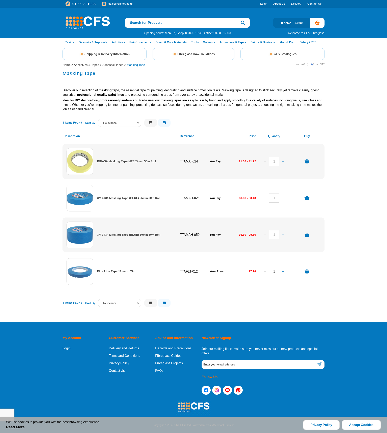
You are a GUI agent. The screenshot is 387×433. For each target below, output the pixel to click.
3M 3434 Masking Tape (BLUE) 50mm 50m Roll (128, 234)
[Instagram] (216, 390)
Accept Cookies (361, 425)
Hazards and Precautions (173, 348)
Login (66, 348)
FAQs (159, 370)
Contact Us (117, 370)
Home (66, 65)
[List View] (164, 123)
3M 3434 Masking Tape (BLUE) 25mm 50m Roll (128, 198)
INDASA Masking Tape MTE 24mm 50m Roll (126, 161)
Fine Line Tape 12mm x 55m (116, 271)
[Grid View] (150, 123)
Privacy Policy (119, 363)
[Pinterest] (238, 390)
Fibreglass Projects (169, 363)
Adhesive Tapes (112, 65)
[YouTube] (227, 390)
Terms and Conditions (124, 355)
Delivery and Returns (124, 348)
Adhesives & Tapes (86, 65)
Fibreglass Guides (168, 355)
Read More (15, 427)
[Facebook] (206, 390)
